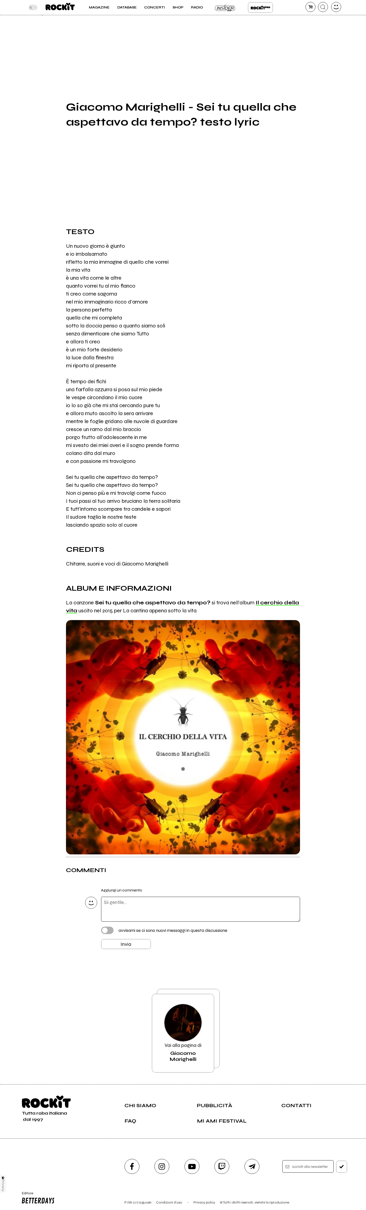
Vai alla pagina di (183, 1052)
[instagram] (161, 1166)
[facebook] (131, 1166)
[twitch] (221, 1166)
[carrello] (310, 7)
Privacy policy (204, 1202)
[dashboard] (336, 7)
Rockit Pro (260, 7)
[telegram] (251, 1166)
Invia (126, 944)
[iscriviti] (341, 1167)
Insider (225, 7)
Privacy (3, 1185)
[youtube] (191, 1166)
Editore (25, 1195)
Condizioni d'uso (169, 1202)
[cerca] (323, 7)
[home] (60, 7)
